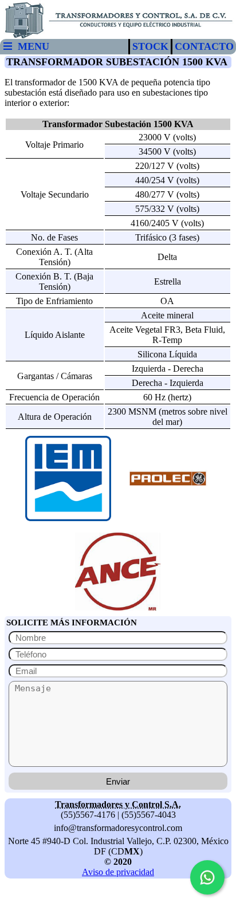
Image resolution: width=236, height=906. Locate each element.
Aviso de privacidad (118, 872)
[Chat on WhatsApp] (207, 877)
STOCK (150, 46)
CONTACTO (204, 46)
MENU (30, 46)
